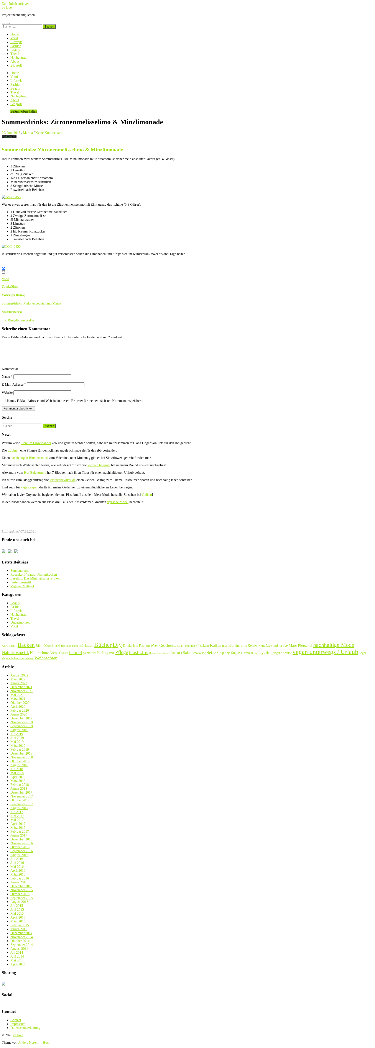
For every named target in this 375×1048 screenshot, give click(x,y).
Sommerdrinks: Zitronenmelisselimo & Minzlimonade (62, 149)
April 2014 (17, 964)
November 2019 (21, 722)
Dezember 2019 (21, 718)
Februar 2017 (19, 831)
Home (14, 34)
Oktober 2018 (20, 761)
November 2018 (21, 757)
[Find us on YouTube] (10, 552)
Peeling (102, 652)
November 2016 (21, 843)
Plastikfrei (138, 652)
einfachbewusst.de (62, 480)
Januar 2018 (18, 788)
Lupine (12, 450)
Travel (14, 54)
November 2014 (21, 937)
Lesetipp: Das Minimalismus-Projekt (35, 578)
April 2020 (17, 706)
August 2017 (19, 808)
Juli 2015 (16, 905)
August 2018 (19, 765)
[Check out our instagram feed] (17, 552)
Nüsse (54, 653)
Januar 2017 (18, 835)
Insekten (203, 646)
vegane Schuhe (282, 653)
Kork (261, 645)
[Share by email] (4, 984)
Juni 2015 (17, 909)
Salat (187, 652)
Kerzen (253, 646)
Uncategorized (20, 622)
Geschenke (167, 645)
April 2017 (17, 823)
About (14, 61)
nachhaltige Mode (333, 645)
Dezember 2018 (21, 753)
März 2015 (17, 921)
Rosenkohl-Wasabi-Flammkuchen (33, 574)
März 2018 (17, 781)
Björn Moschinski (48, 646)
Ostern (63, 653)
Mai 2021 (17, 695)
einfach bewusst (98, 465)
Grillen (180, 646)
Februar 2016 (19, 878)
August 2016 (19, 855)
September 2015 (21, 898)
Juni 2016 (17, 863)
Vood (14, 38)
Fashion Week (148, 646)
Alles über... (9, 645)
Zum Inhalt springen (16, 3)
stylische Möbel (117, 502)
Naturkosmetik (15, 652)
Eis (135, 645)
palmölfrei (89, 653)
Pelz (111, 653)
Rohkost (176, 653)
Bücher (103, 644)
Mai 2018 (17, 773)
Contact (15, 1020)
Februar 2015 (19, 925)
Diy (117, 644)
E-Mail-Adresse (14, 384)
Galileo (147, 494)
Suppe (235, 653)
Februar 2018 (19, 784)
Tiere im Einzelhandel (36, 443)
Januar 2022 (18, 683)
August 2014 (19, 948)
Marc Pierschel (300, 645)
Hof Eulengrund (35, 472)
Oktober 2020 (20, 702)
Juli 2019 (16, 734)
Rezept (152, 653)
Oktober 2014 (20, 941)
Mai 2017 (17, 820)
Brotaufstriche (69, 645)
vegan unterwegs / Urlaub (325, 651)
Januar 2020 (18, 714)
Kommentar (10, 369)
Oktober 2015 (20, 894)
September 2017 (21, 804)
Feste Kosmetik (21, 582)
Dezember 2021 (21, 687)
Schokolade (199, 653)
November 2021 (21, 691)
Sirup (14, 286)
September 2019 (21, 726)
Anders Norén (28, 1042)
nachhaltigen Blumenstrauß (29, 458)
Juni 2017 (17, 816)
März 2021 (17, 699)
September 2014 (21, 944)
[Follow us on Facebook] (4, 552)
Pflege (121, 652)
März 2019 (17, 745)
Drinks (6, 286)
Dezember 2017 (21, 792)
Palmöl (75, 652)
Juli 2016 (16, 859)
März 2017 (17, 827)
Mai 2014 (17, 960)
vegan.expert (29, 487)
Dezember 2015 (21, 886)
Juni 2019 (17, 738)
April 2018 (17, 777)
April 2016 (17, 870)
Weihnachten (46, 657)
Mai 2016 (17, 866)
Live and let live (277, 646)
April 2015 (17, 917)
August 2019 (19, 730)
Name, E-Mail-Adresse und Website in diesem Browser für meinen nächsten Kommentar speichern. (75, 401)
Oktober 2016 (20, 847)
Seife (211, 652)
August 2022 (19, 675)
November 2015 (21, 890)
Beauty (15, 50)
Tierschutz (247, 653)
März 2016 (17, 874)
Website (7, 392)
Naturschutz (39, 652)
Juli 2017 (16, 812)
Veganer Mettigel (22, 586)
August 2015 (19, 902)
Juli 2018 (16, 769)
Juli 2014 (16, 952)
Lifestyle (16, 42)
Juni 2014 (17, 956)
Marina (28, 132)
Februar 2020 (19, 710)
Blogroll (16, 65)
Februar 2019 (19, 749)
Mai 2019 (17, 741)
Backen (26, 645)
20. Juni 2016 (11, 132)
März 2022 (17, 679)
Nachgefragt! (19, 57)
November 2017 (21, 796)
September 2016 (21, 851)
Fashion (15, 46)
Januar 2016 (18, 882)
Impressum (17, 1024)
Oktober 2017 (20, 800)
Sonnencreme (19, 570)
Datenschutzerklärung (25, 1028)
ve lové (7, 7)
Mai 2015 (17, 913)
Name (7, 376)
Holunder (191, 645)
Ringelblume (163, 653)
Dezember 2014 (21, 933)
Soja (227, 653)
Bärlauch (86, 645)
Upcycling (263, 652)
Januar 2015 (18, 929)
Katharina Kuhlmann (228, 645)
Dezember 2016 (21, 839)
